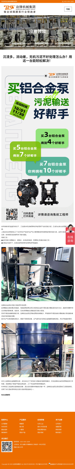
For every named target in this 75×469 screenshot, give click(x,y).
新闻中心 (4, 420)
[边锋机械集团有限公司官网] (19, 9)
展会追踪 (4, 430)
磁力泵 (21, 427)
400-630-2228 (25, 442)
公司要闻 (4, 424)
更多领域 (40, 432)
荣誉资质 (58, 430)
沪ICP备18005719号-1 (42, 464)
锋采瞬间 (4, 432)
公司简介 (58, 424)
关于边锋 (59, 420)
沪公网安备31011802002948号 (64, 464)
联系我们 (58, 432)
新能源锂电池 (42, 430)
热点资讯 (4, 427)
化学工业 (40, 424)
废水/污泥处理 (42, 427)
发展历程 (58, 427)
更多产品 (22, 432)
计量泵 (21, 430)
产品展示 (22, 420)
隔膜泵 (21, 424)
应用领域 (41, 420)
